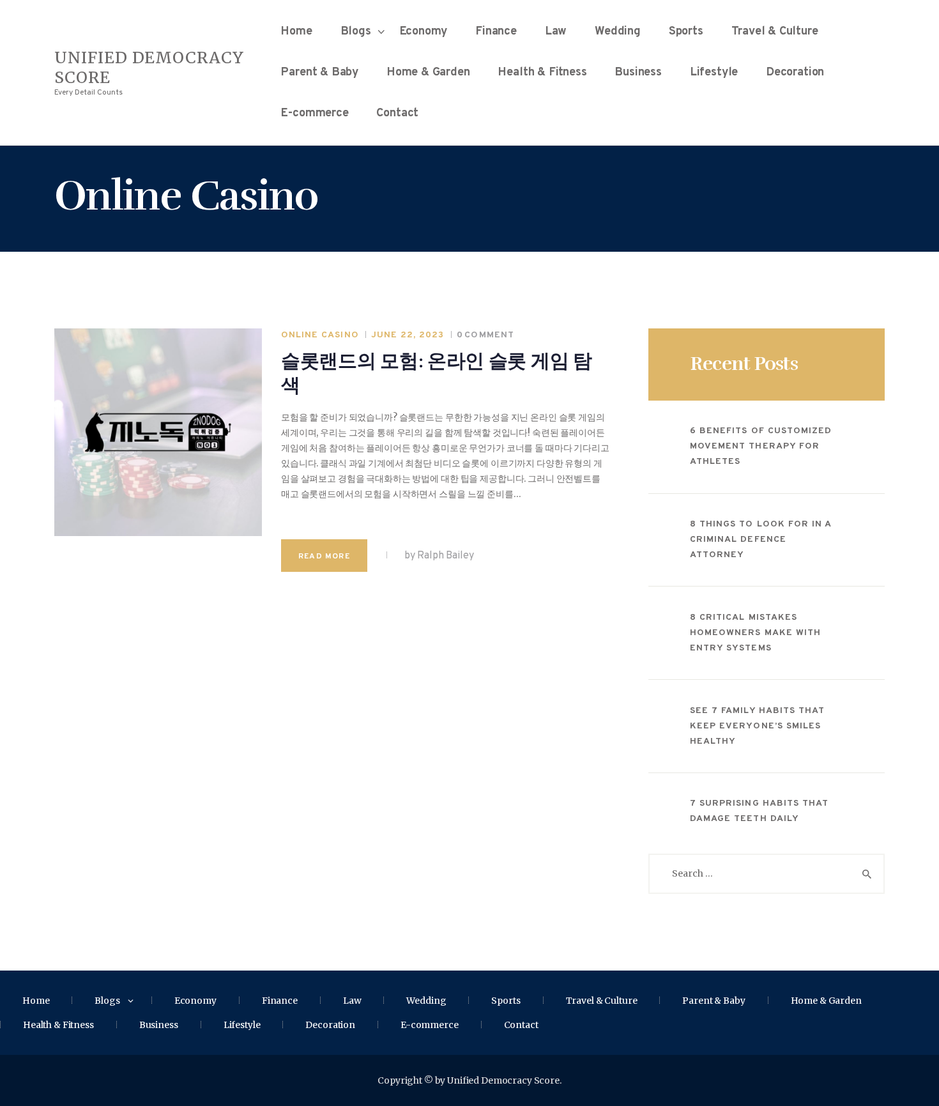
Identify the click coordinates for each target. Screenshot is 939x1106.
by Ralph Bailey (438, 555)
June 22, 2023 (408, 335)
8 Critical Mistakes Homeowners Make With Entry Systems (755, 633)
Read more (324, 556)
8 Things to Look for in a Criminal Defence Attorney (760, 539)
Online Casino (320, 335)
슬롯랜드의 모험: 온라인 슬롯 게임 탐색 (436, 373)
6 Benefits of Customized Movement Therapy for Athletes (761, 446)
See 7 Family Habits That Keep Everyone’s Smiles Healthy (757, 726)
